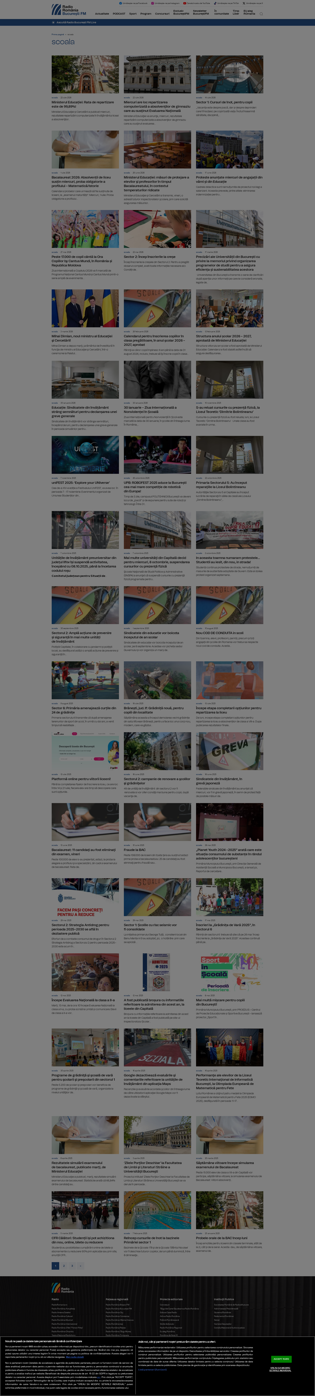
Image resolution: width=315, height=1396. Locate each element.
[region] (157, 1366)
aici (98, 1377)
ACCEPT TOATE (281, 1359)
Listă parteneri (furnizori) (152, 1369)
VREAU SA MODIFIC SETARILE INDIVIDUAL (280, 1369)
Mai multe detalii (75, 1357)
